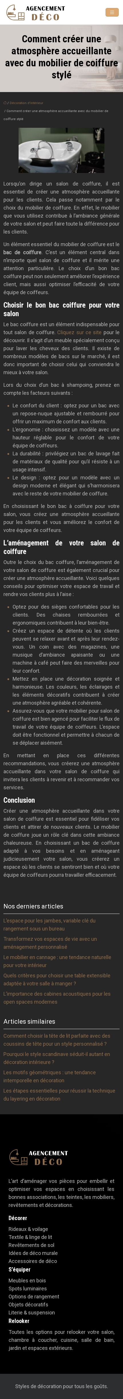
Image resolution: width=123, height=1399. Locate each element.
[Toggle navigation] (112, 12)
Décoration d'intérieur (26, 103)
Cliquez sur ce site (79, 332)
